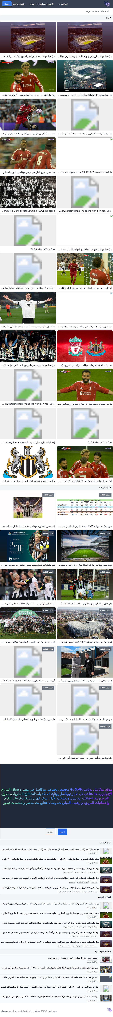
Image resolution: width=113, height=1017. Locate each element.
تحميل (6, 3)
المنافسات (63, 3)
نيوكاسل (72, 882)
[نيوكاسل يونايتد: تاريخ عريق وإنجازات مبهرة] (106, 889)
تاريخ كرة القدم (80, 872)
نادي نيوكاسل (77, 891)
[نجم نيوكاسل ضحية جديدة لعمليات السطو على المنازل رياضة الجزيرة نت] (106, 979)
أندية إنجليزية (68, 872)
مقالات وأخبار (19, 3)
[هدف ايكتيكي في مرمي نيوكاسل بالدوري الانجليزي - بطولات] (106, 860)
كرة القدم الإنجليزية (90, 891)
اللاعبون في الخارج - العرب (41, 3)
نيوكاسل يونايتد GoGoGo (30, 1011)
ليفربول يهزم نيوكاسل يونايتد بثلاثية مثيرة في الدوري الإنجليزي (73, 958)
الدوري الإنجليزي (83, 882)
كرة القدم (94, 882)
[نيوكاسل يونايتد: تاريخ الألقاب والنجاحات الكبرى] (106, 870)
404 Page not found (95, 11)
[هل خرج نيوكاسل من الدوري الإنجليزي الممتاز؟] (106, 988)
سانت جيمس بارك (64, 891)
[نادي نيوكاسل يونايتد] (106, 969)
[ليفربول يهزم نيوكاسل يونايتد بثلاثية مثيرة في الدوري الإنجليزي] (106, 960)
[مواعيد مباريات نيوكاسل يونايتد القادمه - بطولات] (106, 851)
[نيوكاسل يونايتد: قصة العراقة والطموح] (106, 879)
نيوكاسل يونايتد (92, 853)
